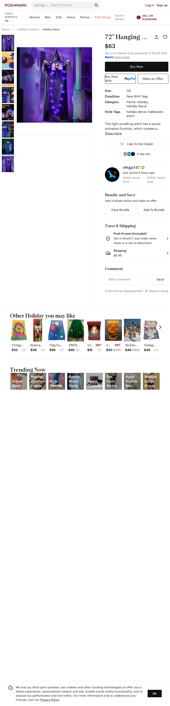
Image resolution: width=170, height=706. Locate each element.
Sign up (162, 5)
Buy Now (136, 67)
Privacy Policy (49, 700)
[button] (41, 5)
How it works (120, 17)
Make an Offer (153, 79)
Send (160, 279)
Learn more (122, 57)
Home (71, 17)
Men (48, 17)
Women (34, 17)
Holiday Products (28, 29)
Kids (59, 17)
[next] (160, 327)
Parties (85, 17)
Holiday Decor (51, 29)
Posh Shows (103, 17)
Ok (155, 693)
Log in (149, 5)
